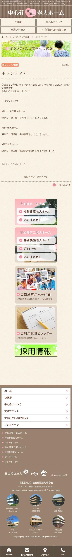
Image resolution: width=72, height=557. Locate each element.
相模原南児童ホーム (58, 531)
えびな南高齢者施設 (36, 509)
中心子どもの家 (13, 531)
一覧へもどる (64, 185)
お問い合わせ (27, 555)
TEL (63, 555)
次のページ (42, 176)
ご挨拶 (18, 22)
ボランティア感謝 (21, 37)
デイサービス (11, 457)
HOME (9, 555)
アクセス (45, 555)
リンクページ (11, 424)
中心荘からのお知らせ (54, 30)
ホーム (4, 37)
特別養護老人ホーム (14, 438)
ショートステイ (12, 442)
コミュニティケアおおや (35, 531)
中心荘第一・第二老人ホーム (13, 509)
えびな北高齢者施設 (58, 509)
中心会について (54, 22)
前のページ (29, 176)
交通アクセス (18, 30)
